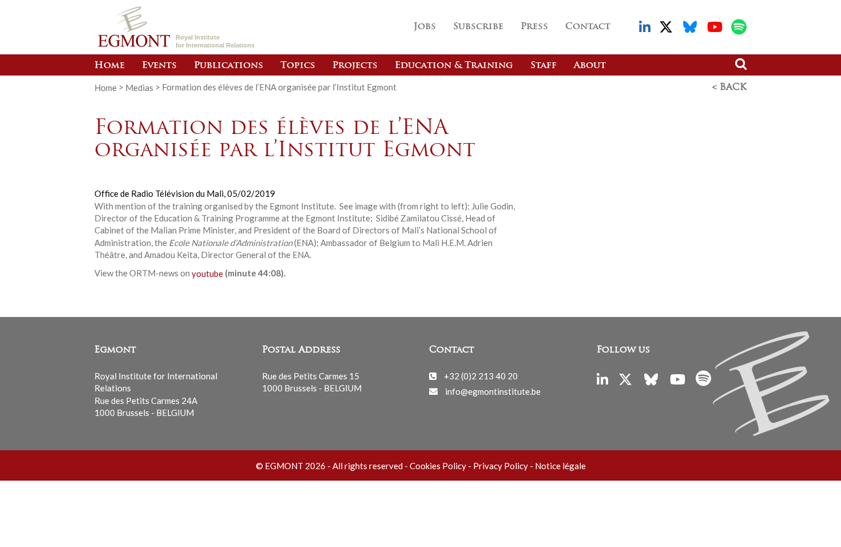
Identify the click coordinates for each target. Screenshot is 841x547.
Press (534, 26)
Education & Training (454, 65)
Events (159, 65)
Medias (139, 87)
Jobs (425, 26)
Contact (587, 26)
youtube (207, 273)
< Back (729, 87)
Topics (297, 65)
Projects (355, 65)
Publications (228, 65)
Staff (543, 65)
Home (109, 65)
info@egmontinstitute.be (493, 391)
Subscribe (478, 26)
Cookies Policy (438, 466)
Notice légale (560, 466)
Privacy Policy (500, 466)
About (590, 65)
